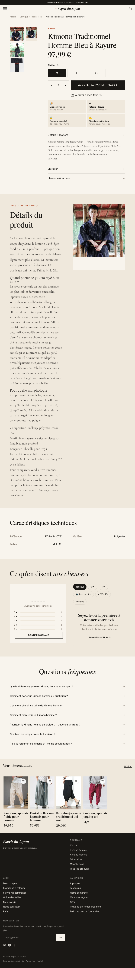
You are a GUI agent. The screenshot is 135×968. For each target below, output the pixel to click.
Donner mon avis (39, 635)
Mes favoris (9, 902)
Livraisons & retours (14, 888)
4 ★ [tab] (103, 586)
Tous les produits (79, 868)
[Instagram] (4, 945)
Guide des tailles (12, 897)
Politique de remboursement (85, 906)
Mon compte (10, 883)
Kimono (74, 845)
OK (60, 937)
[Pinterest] (9, 945)
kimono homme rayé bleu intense (33, 480)
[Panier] (130, 8)
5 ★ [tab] (93, 586)
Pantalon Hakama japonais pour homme (42, 817)
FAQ (5, 911)
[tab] (17, 34)
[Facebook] (14, 945)
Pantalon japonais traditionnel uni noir (68, 817)
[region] (67, 802)
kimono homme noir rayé (44, 475)
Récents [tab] (80, 601)
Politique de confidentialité (84, 911)
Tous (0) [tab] (80, 586)
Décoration (76, 859)
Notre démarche (79, 892)
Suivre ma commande (15, 892)
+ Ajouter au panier (16, 804)
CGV (72, 902)
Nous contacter (11, 906)
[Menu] (5, 8)
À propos (75, 883)
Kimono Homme (78, 854)
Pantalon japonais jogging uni (95, 815)
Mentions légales (79, 897)
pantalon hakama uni (23, 490)
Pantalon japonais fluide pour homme (16, 817)
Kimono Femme (78, 850)
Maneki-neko (77, 864)
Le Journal (75, 888)
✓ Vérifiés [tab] (103, 594)
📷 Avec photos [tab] (83, 594)
